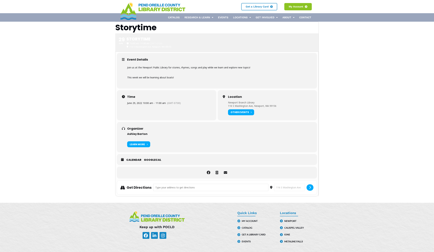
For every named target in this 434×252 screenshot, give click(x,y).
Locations (240, 17)
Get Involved (265, 17)
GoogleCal (152, 160)
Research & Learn (197, 17)
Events (223, 17)
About (286, 17)
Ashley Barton (137, 134)
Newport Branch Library (241, 102)
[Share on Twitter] (217, 172)
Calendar (133, 160)
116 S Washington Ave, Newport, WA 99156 (252, 105)
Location (235, 96)
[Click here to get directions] (310, 187)
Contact (305, 17)
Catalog (174, 17)
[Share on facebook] (208, 172)
